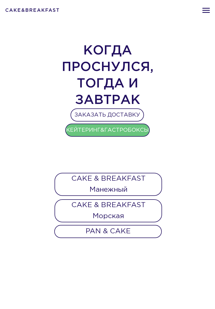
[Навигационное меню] (206, 10)
